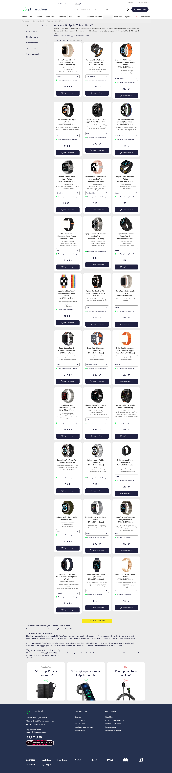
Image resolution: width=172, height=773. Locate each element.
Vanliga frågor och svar (84, 727)
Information (145, 17)
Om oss (78, 717)
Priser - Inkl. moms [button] (142, 2)
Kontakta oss (110, 727)
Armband (50, 21)
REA (135, 17)
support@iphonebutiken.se (36, 732)
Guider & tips (80, 720)
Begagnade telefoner (94, 17)
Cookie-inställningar (113, 730)
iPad (32, 17)
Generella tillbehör (39, 21)
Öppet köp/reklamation (114, 720)
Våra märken (80, 724)
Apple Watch (50, 17)
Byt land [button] (130, 2)
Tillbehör (79, 17)
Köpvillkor (109, 717)
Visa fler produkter (97, 621)
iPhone (24, 17)
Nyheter (128, 17)
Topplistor (118, 17)
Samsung (62, 17)
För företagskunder (113, 724)
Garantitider (80, 730)
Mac (70, 17)
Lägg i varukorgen (68, 93)
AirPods (40, 17)
